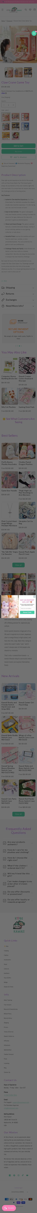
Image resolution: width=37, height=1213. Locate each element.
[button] (34, 33)
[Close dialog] (34, 597)
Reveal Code (27, 612)
